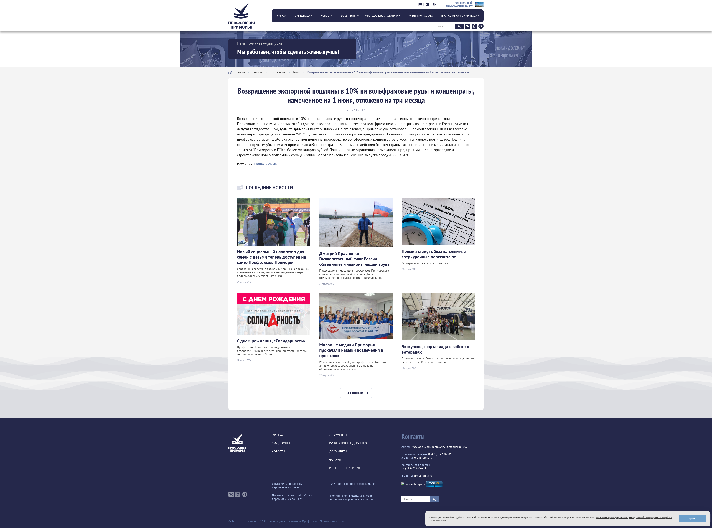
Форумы (335, 459)
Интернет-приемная (344, 468)
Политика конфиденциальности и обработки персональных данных (352, 497)
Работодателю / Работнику (382, 15)
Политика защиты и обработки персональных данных (292, 497)
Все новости (354, 393)
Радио (296, 72)
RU (420, 4)
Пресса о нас (278, 72)
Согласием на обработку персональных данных (615, 517)
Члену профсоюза (420, 15)
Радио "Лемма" (266, 163)
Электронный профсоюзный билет (353, 484)
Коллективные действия (348, 443)
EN (427, 4)
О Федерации (303, 15)
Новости (326, 15)
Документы (348, 15)
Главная (281, 15)
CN (434, 4)
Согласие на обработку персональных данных (287, 485)
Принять (692, 518)
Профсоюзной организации (460, 15)
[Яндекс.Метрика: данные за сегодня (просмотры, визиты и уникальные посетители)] (413, 484)
